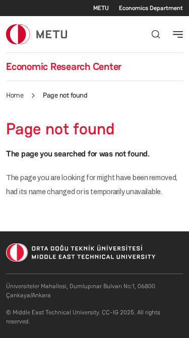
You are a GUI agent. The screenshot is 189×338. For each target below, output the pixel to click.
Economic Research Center (63, 66)
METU (101, 8)
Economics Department (151, 8)
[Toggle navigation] (178, 34)
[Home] (36, 34)
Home (14, 95)
